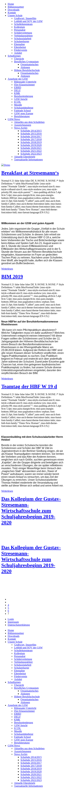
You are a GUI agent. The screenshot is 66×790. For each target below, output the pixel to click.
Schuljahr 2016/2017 (31, 136)
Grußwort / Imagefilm (25, 18)
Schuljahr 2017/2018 (31, 139)
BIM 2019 (12, 276)
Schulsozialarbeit (22, 38)
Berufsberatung (22, 116)
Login (11, 619)
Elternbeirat (20, 47)
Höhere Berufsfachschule (27, 70)
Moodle (18, 104)
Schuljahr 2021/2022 (31, 151)
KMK (17, 93)
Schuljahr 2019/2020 (31, 145)
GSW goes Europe (23, 113)
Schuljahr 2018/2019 (31, 142)
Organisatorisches (29, 64)
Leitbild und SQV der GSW (28, 21)
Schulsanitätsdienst (23, 107)
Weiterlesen (7, 268)
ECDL (17, 102)
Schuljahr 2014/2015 (31, 130)
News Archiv (21, 127)
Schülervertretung (23, 32)
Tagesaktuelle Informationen (28, 159)
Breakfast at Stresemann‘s (30, 173)
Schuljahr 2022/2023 (31, 153)
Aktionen (25, 67)
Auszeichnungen (22, 125)
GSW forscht (20, 99)
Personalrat (19, 30)
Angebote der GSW (18, 78)
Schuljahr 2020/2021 (31, 148)
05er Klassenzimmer (24, 84)
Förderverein (20, 50)
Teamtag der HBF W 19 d (29, 386)
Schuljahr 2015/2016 (31, 133)
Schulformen (14, 55)
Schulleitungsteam (23, 24)
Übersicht (19, 58)
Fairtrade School (22, 110)
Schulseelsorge (21, 41)
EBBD (17, 87)
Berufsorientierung (23, 96)
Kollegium (19, 27)
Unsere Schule (15, 15)
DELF (17, 90)
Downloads (13, 9)
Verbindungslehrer (23, 35)
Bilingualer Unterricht (25, 81)
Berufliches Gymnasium (26, 61)
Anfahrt (18, 53)
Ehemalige (19, 44)
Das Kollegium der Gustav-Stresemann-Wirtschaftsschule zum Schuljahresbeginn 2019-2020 (31, 510)
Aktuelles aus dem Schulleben (29, 122)
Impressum (13, 622)
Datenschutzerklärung (19, 624)
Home (11, 4)
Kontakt (12, 12)
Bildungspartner (16, 6)
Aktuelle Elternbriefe (24, 156)
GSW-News (14, 119)
